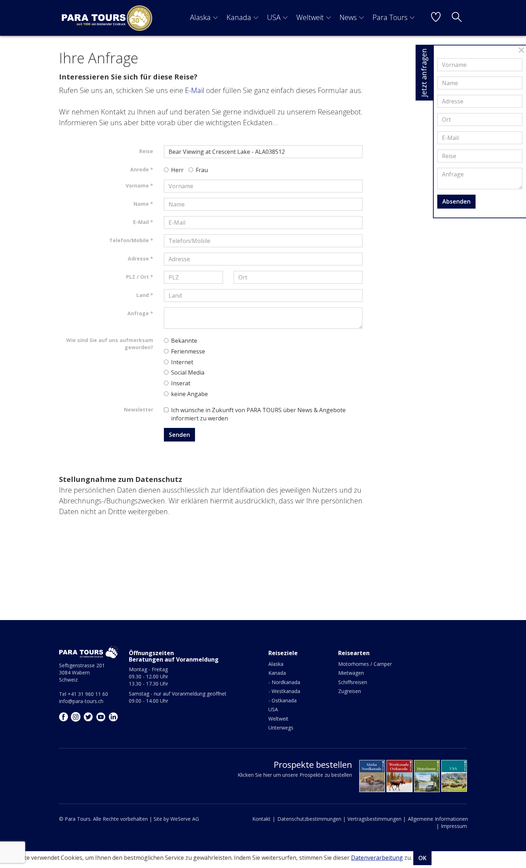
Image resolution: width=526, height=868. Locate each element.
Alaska (200, 17)
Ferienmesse (188, 351)
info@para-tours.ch (81, 701)
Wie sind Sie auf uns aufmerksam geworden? (109, 344)
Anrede (139, 169)
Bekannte (184, 341)
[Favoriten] (435, 17)
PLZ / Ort (137, 276)
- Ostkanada (282, 700)
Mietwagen (351, 672)
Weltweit (310, 17)
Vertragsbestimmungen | (376, 818)
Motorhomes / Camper (365, 663)
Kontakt (261, 818)
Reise (146, 151)
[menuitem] (204, 18)
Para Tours (390, 17)
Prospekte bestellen (313, 764)
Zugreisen (349, 691)
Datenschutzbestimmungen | (311, 818)
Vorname (137, 185)
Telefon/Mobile (129, 240)
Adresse (138, 258)
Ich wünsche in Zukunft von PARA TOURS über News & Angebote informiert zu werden (258, 414)
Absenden (456, 201)
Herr (177, 170)
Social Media (187, 372)
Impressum (454, 826)
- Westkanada (284, 691)
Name (141, 203)
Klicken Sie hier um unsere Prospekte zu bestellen (295, 774)
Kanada (239, 17)
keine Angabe (189, 394)
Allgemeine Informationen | (438, 822)
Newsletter (138, 409)
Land (142, 295)
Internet (182, 362)
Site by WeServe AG (176, 818)
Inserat (180, 383)
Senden (179, 435)
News (348, 17)
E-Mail (194, 90)
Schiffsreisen (352, 682)
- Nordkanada (284, 682)
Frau (202, 170)
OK (422, 858)
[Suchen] (456, 17)
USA (274, 17)
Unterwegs (280, 727)
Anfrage (138, 313)
